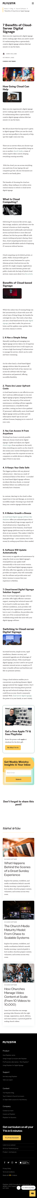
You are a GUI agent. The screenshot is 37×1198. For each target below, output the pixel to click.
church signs (7, 445)
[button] (33, 3)
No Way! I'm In (12, 747)
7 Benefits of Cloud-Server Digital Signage (17, 11)
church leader (18, 151)
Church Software (21, 9)
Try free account (12, 1138)
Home (6, 9)
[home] (11, 3)
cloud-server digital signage (22, 696)
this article (29, 274)
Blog (11, 9)
